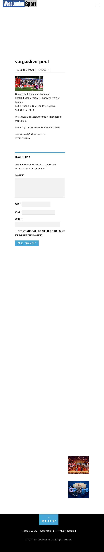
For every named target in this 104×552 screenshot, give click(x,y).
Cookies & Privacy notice (58, 530)
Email (18, 211)
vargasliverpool (32, 61)
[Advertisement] (52, 33)
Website (18, 219)
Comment (20, 175)
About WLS (29, 530)
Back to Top (49, 521)
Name (18, 204)
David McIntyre (27, 69)
